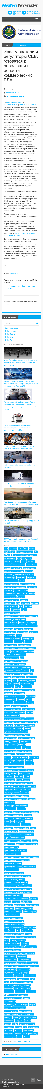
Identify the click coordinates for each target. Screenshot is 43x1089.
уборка (32, 1004)
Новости (7, 45)
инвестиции (8, 686)
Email (19, 1041)
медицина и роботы (12, 751)
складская (8, 950)
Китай (24, 709)
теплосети (17, 985)
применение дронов (12, 853)
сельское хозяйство (12, 943)
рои (34, 927)
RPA (24, 558)
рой (5, 931)
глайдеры (33, 632)
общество (25, 796)
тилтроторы (31, 992)
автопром (20, 571)
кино (19, 709)
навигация (29, 764)
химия (15, 1017)
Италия (28, 699)
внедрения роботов (12, 613)
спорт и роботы (24, 969)
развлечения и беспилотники (15, 882)
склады (17, 950)
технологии (25, 988)
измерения (22, 680)
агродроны (8, 574)
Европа (26, 670)
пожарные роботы (21, 828)
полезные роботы (26, 831)
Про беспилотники (33, 14)
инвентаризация (27, 683)
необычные (8, 776)
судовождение (10, 979)
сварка (32, 937)
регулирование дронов (15, 96)
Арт (21, 584)
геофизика (8, 629)
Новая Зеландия (22, 780)
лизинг (31, 738)
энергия (18, 1033)
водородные (33, 616)
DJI (36, 552)
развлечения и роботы (13, 886)
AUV (25, 548)
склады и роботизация (13, 953)
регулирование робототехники (16, 898)
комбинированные (11, 715)
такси (6, 982)
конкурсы (33, 722)
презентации (9, 844)
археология (29, 584)
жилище (7, 677)
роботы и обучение (11, 914)
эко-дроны (8, 1030)
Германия (18, 629)
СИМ (23, 947)
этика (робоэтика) (30, 1033)
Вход (39, 1080)
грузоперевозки (10, 645)
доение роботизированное (14, 654)
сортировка (21, 956)
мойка (6, 760)
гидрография (22, 632)
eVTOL (7, 555)
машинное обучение (12, 747)
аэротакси (8, 590)
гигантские (28, 629)
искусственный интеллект (14, 696)
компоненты (9, 722)
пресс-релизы (21, 844)
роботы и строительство (13, 921)
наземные (19, 767)
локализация (25, 741)
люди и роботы (10, 744)
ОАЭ (30, 783)
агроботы (29, 571)
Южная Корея (9, 1036)
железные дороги (11, 674)
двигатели (15, 651)
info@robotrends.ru (11, 1082)
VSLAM (17, 561)
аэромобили (21, 587)
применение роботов (12, 857)
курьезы (16, 731)
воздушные (23, 622)
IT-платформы (17, 555)
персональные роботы (13, 818)
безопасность (9, 593)
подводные (20, 821)
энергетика (8, 1033)
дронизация (25, 667)
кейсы (25, 706)
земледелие (31, 677)
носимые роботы (20, 783)
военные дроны (19, 619)
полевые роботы (10, 831)
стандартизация (22, 972)
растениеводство (11, 892)
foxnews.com (14, 273)
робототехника (32, 905)
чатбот (15, 1024)
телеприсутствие (25, 982)
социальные (32, 963)
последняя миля (17, 837)
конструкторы (19, 725)
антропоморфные (11, 584)
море (13, 760)
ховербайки (8, 1020)
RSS (14, 1041)
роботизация (19, 905)
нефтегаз (19, 776)
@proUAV (16, 14)
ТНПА (6, 995)
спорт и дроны (10, 969)
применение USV (11, 847)
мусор (6, 764)
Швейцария (8, 1027)
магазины (22, 744)
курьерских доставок (14, 102)
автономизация (29, 568)
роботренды (20, 908)
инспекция (8, 690)
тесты (17, 988)
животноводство (26, 674)
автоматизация (19, 564)
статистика (8, 975)
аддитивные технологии (24, 574)
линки (6, 741)
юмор (19, 1036)
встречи (33, 622)
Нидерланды (9, 780)
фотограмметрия (26, 1014)
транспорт (24, 995)
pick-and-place (9, 558)
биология (20, 597)
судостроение (23, 979)
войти (6, 304)
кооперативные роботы (13, 728)
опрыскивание (10, 809)
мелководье (26, 751)
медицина (26, 747)
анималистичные (11, 581)
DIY (13, 552)
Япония (27, 1036)
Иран (22, 693)
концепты (30, 725)
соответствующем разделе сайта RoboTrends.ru (19, 234)
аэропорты (31, 587)
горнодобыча (9, 635)
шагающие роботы (27, 1024)
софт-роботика (24, 959)
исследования (10, 699)
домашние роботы (11, 661)
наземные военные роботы (15, 770)
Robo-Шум (9, 337)
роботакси (8, 905)
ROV (19, 558)
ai (10, 548)
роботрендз (8, 908)
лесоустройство (10, 738)
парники (7, 815)
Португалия (28, 834)
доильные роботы (11, 658)
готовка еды (19, 642)
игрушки (7, 680)
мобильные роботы (19, 757)
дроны (18, 670)
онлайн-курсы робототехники (15, 805)
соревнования (10, 956)
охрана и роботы (31, 812)
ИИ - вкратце (14, 683)
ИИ (5, 683)
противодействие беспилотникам (17, 876)
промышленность (11, 870)
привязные (33, 844)
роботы (30, 908)
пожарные (8, 828)
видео (24, 609)
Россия (12, 931)
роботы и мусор (29, 911)
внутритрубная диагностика (15, 616)
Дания (6, 651)
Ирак (16, 693)
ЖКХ (14, 677)
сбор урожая (9, 937)
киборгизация (9, 709)
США (32, 979)
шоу (25, 1027)
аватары (31, 561)
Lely (26, 555)
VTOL (24, 561)
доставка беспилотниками (14, 664)
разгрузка (27, 886)
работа (21, 879)
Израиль (32, 680)
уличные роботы (19, 1008)
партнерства (18, 815)
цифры (28, 1020)
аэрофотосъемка (21, 590)
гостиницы (8, 642)
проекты (35, 857)
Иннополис (26, 686)
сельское (21, 940)
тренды (26, 998)
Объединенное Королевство (15, 799)
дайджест (31, 648)
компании (30, 719)
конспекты (8, 725)
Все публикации (11, 328)
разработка (8, 889)
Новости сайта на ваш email (13, 1084)
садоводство (9, 934)
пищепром (28, 818)
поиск (32, 828)
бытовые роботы (10, 606)
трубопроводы (10, 1001)
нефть (26, 776)
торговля (14, 995)
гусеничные (21, 648)
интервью (18, 690)
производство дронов (12, 863)
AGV (6, 548)
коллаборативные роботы (14, 712)
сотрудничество (10, 959)
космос (27, 728)
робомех (16, 902)
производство (23, 860)
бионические (9, 603)
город (19, 635)
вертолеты (15, 609)
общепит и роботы (11, 796)
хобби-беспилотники (28, 1017)
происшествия (29, 866)
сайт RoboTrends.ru (23, 934)
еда (31, 670)
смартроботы (29, 953)
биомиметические (11, 600)
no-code (33, 555)
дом (21, 658)
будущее (34, 603)
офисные (21, 809)
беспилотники (9, 597)
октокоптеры (9, 802)
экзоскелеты (33, 1027)
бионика (23, 600)
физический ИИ (25, 1011)
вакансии (28, 606)
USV (29, 558)
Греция (28, 642)
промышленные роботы (13, 873)
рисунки (7, 902)
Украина (7, 1008)
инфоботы (8, 693)
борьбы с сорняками (28, 104)
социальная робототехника (15, 963)
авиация (7, 564)
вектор (7, 609)
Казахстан (8, 703)
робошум (27, 927)
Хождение (19, 1020)
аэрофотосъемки (10, 104)
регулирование (26, 892)
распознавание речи (23, 889)
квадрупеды (16, 706)
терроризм (8, 988)
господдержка (27, 638)
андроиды (31, 577)
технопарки (8, 992)
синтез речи (31, 947)
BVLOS (32, 548)
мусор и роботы (17, 764)
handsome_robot (12, 92)
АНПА (22, 581)
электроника (28, 1030)
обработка (19, 786)
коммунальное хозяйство (14, 719)
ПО (12, 821)
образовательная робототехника (17, 789)
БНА (18, 603)
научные (14, 773)
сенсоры (25, 943)
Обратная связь (12, 1054)
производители (10, 860)
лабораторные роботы (13, 735)
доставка (24, 661)
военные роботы (10, 622)
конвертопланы (22, 722)
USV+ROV (8, 561)
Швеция (18, 1027)
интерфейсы (29, 690)
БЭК (21, 606)
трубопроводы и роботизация (16, 1004)
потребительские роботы (14, 841)
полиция (7, 834)
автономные (9, 571)
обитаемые (8, 786)
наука (6, 773)
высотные (8, 625)
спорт (36, 966)
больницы (25, 603)
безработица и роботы (26, 593)
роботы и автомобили (13, 911)
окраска (32, 799)
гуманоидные (9, 648)
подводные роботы (11, 825)
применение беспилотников (15, 850)
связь (6, 940)
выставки (17, 625)
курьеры (24, 731)
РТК (18, 931)
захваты (21, 677)
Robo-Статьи (10, 334)
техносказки (20, 992)
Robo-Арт (9, 340)
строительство (29, 975)
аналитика (21, 577)
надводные (8, 767)
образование (30, 786)
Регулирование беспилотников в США (22, 287)
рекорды (33, 898)
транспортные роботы (13, 998)
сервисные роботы (11, 947)
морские (29, 760)
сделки (13, 940)
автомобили (31, 564)
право (34, 841)
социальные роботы (12, 966)
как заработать (20, 703)
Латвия (27, 735)
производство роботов (13, 866)
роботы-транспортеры (13, 927)
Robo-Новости (20, 45)
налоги (30, 770)
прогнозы (26, 857)
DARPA (7, 552)
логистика (15, 741)
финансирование (11, 1014)
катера (7, 706)
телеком (14, 982)
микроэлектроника (23, 754)
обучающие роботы (12, 792)
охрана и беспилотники (13, 812)
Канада (30, 703)
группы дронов (24, 645)
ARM (20, 548)
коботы (31, 709)
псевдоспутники (10, 879)
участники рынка (10, 1011)
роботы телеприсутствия (14, 924)
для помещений (27, 651)
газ (24, 625)
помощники (17, 834)
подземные (25, 825)
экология (17, 1030)
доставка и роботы (11, 667)
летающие (23, 738)
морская (20, 760)
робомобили (26, 902)
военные (7, 619)
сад (30, 931)
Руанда (24, 931)
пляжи (6, 821)
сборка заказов (22, 937)
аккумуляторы (9, 577)
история (20, 699)
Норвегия (8, 783)
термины (26, 985)
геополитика (32, 625)
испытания (30, 696)
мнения (7, 757)
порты (6, 837)
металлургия (9, 754)
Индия (17, 686)
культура (7, 731)
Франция (7, 1017)
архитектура (9, 587)
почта (28, 841)
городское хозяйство (12, 638)
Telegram (26, 1041)
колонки (30, 712)
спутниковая (9, 972)
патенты (27, 815)
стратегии (18, 975)
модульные (33, 757)
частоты (7, 1024)
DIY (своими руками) (24, 552)
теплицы (7, 985)
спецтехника (27, 966)
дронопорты (9, 670)
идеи (14, 680)
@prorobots (17, 12)
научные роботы (25, 773)
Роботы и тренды (33, 12)
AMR (15, 548)
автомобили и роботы (13, 568)
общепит (25, 792)
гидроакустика (10, 632)
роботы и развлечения (13, 918)
